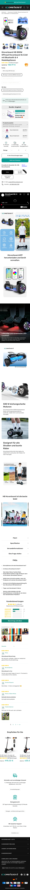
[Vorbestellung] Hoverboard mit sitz (12, 94)
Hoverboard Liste (8, 839)
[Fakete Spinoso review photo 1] (5, 716)
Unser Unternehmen (9, 848)
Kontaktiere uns (15, 833)
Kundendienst (7, 853)
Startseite (4, 12)
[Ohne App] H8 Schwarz (9, 70)
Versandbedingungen (15, 789)
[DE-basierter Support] (15, 819)
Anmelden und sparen (10, 858)
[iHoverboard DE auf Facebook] (21, 874)
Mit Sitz (4, 87)
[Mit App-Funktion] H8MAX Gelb (11, 82)
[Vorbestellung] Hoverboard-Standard (12, 90)
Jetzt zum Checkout (15, 160)
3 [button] (15, 724)
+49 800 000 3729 (14, 184)
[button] (5, 62)
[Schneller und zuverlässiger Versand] (15, 775)
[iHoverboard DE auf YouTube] (27, 874)
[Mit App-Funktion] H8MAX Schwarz (12, 74)
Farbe (3, 68)
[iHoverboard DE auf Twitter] (24, 874)
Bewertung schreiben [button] (15, 621)
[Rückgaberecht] (15, 797)
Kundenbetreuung (8, 844)
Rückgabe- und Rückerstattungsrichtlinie (15, 811)
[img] (5, 650)
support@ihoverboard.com (15, 182)
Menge (5, 150)
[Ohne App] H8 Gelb (8, 78)
